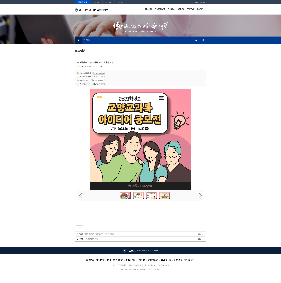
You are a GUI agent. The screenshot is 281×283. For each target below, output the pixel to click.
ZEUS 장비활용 (166, 260)
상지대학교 (83, 2)
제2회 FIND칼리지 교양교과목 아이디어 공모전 (137, 234)
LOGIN (196, 2)
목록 (80, 227)
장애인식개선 (130, 260)
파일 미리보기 (100, 73)
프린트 (195, 40)
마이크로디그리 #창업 (137, 239)
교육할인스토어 (153, 260)
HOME (78, 40)
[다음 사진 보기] (199, 195)
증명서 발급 (178, 260)
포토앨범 (87, 40)
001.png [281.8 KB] (85, 73)
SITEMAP (202, 2)
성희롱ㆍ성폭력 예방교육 (115, 260)
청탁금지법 (100, 260)
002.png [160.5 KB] (85, 76)
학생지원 (120, 2)
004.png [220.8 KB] (85, 84)
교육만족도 (90, 260)
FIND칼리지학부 (100, 9)
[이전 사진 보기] (82, 195)
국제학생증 (141, 260)
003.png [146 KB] (85, 80)
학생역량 (108, 2)
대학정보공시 (189, 260)
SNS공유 (202, 40)
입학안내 (96, 2)
